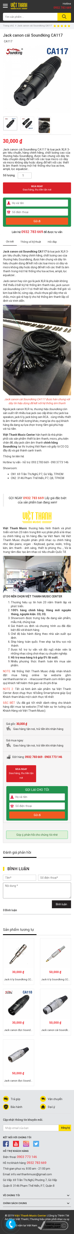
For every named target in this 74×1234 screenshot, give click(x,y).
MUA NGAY (37, 188)
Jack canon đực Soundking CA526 (24, 1080)
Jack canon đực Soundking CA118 (24, 1030)
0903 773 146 (53, 757)
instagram (26, 1144)
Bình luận (61, 904)
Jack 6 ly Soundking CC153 (20, 979)
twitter (36, 1144)
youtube (16, 1144)
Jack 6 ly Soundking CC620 (57, 979)
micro (53, 438)
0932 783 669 (62, 7)
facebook (6, 1144)
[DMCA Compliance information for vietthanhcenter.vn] (53, 1225)
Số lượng (9, 175)
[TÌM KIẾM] (63, 17)
